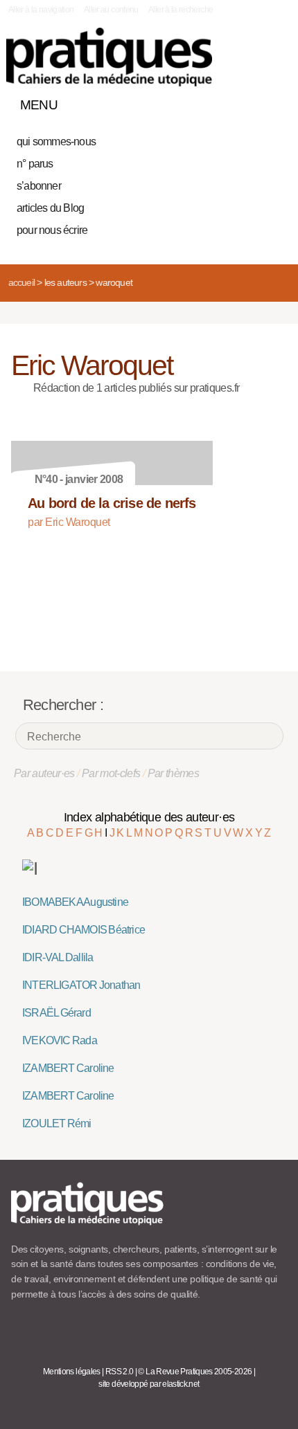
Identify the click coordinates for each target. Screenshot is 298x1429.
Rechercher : (63, 704)
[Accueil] (109, 57)
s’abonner (39, 186)
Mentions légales (71, 1371)
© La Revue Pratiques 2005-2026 (195, 1371)
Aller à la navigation (41, 10)
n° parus (35, 164)
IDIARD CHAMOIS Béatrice (83, 930)
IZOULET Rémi (56, 1123)
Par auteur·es (44, 773)
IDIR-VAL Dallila (57, 957)
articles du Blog (50, 208)
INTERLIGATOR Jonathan (81, 985)
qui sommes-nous (56, 141)
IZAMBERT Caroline (68, 1068)
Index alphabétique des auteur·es (149, 817)
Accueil (21, 282)
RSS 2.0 (119, 1371)
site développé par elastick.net (148, 1384)
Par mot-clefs (111, 773)
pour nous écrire (52, 230)
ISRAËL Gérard (56, 1013)
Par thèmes (174, 773)
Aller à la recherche (180, 10)
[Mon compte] (248, 102)
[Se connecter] (272, 102)
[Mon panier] (224, 102)
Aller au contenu (111, 10)
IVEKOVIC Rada (59, 1040)
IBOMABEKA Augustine (75, 902)
